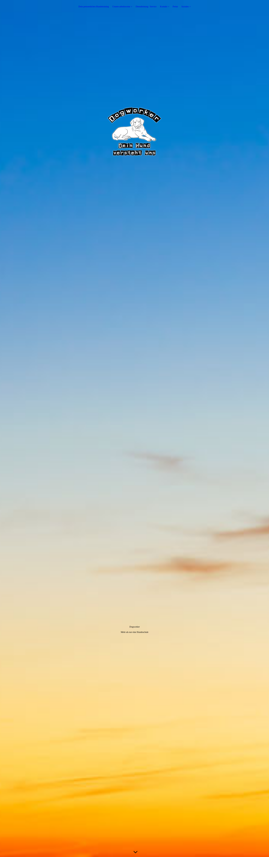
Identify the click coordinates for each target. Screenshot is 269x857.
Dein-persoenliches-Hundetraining (93, 6)
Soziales (185, 6)
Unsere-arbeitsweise (121, 6)
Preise (175, 6)
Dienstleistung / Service (146, 6)
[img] (134, 428)
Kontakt (163, 6)
